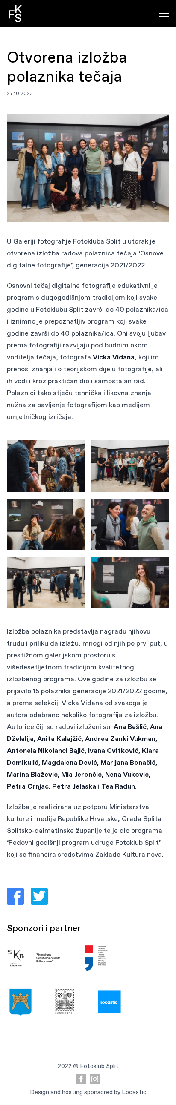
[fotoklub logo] (15, 13)
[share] (15, 896)
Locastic (134, 1091)
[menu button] (164, 13)
